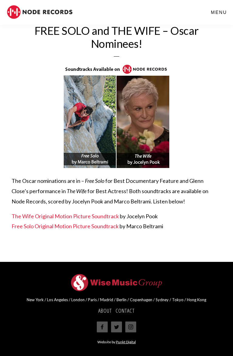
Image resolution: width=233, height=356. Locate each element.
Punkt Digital (126, 342)
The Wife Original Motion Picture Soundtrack (65, 216)
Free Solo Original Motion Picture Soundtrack (65, 226)
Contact (125, 310)
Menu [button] (219, 12)
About (105, 310)
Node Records (51, 12)
